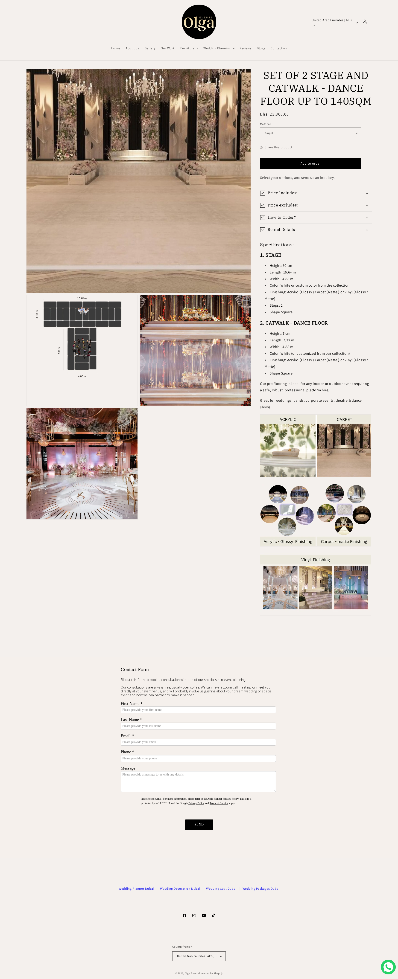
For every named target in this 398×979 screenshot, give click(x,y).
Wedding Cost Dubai (221, 888)
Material (265, 124)
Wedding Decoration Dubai (180, 888)
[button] (189, 48)
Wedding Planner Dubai (136, 888)
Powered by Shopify (211, 973)
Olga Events (192, 973)
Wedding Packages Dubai (261, 888)
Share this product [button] (279, 147)
